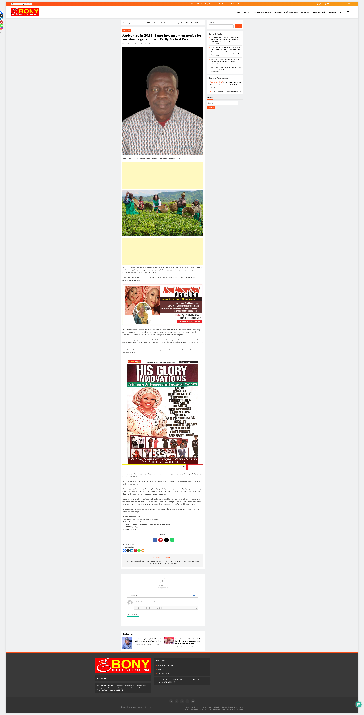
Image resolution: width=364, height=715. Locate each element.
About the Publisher (163, 673)
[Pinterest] (135, 550)
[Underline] (141, 608)
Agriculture (126, 30)
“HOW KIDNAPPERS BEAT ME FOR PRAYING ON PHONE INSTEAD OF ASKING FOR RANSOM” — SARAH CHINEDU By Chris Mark (205, 4)
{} (159, 608)
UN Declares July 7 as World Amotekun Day (229, 92)
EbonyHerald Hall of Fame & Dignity (286, 12)
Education (217, 707)
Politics (204, 707)
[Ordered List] (146, 608)
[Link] (157, 608)
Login (196, 596)
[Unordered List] (149, 608)
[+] (162, 608)
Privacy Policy (204, 709)
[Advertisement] (162, 175)
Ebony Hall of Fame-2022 (165, 665)
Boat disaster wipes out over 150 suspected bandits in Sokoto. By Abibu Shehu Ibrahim (226, 84)
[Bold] (136, 608)
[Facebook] (124, 550)
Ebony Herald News (191, 709)
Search (211, 22)
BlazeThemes (148, 707)
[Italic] (138, 608)
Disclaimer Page (215, 709)
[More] (142, 550)
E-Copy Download (319, 12)
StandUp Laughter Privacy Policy (232, 709)
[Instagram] (1, 28)
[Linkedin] (131, 550)
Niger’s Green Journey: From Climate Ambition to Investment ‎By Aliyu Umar (148, 639)
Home (238, 12)
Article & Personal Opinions (261, 12)
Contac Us (332, 12)
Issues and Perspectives (229, 707)
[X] (128, 550)
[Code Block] (154, 608)
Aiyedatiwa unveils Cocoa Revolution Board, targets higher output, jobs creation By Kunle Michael (188, 641)
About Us (246, 12)
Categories (305, 12)
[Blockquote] (152, 608)
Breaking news (195, 707)
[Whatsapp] (139, 550)
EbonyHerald (127, 44)
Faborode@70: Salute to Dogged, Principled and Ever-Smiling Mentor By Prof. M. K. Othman (225, 60)
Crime (210, 707)
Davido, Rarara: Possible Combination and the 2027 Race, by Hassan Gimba (226, 68)
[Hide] (1, 32)
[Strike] (144, 608)
